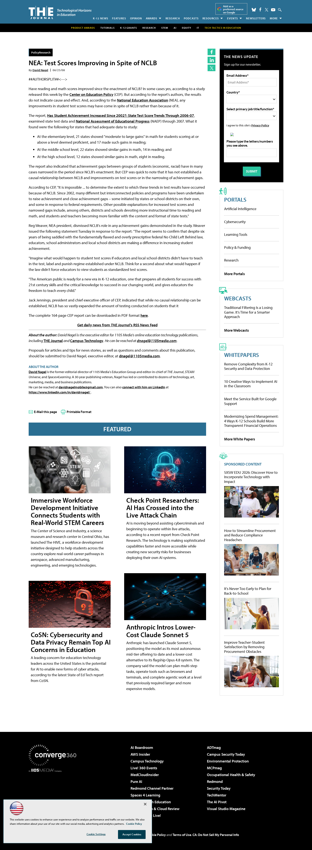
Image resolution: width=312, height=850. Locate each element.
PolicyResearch (41, 52)
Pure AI (136, 781)
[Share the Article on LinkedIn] (211, 60)
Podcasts (191, 18)
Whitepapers (241, 354)
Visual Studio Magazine (226, 808)
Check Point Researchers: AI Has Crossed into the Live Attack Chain (162, 507)
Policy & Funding (237, 247)
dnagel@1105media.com (157, 340)
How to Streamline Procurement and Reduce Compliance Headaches (250, 535)
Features (119, 18)
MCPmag (214, 767)
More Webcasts (236, 330)
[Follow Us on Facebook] (260, 9)
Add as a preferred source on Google (233, 9)
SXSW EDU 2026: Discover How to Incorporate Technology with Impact (251, 477)
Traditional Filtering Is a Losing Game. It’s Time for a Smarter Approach (248, 312)
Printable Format (79, 412)
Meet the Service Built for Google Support (250, 401)
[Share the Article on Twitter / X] (211, 68)
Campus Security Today (226, 754)
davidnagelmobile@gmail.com (81, 387)
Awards (151, 18)
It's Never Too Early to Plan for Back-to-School (247, 590)
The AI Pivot (216, 801)
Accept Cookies (131, 834)
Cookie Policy (156, 835)
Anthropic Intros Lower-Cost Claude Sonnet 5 (160, 631)
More (274, 18)
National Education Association (142, 100)
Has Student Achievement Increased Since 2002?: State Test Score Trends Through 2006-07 (120, 115)
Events (232, 18)
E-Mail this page (45, 412)
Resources (210, 18)
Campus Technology (86, 340)
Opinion (136, 18)
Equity (186, 27)
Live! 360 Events (144, 767)
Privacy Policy (260, 125)
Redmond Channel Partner (152, 788)
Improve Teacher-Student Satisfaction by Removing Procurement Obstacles (244, 647)
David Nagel (40, 70)
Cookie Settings (96, 834)
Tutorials (107, 27)
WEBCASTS (237, 298)
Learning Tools (235, 234)
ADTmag (214, 747)
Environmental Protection (228, 761)
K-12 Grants (128, 27)
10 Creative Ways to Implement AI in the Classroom (250, 384)
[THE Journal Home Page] (60, 12)
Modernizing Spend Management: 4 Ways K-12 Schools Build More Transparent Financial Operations (251, 421)
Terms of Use (182, 835)
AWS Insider (140, 754)
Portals (235, 199)
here (144, 315)
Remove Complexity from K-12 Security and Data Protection (248, 366)
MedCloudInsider (145, 774)
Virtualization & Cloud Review (155, 808)
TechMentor (216, 795)
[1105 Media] (54, 793)
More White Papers (239, 439)
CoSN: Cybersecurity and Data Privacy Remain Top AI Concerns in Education (71, 642)
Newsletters (256, 18)
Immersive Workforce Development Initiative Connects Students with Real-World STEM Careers (67, 511)
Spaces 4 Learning (145, 795)
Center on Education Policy (91, 94)
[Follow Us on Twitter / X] (266, 9)
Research (173, 18)
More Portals (234, 273)
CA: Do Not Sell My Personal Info (216, 835)
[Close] (145, 804)
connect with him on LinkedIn (143, 387)
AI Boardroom (142, 747)
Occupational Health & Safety (231, 774)
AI (175, 27)
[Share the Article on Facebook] (211, 52)
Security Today (218, 788)
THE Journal (53, 340)
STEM (164, 27)
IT (198, 27)
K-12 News (100, 18)
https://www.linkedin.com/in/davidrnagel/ (60, 392)
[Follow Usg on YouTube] (273, 10)
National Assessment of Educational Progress (113, 121)
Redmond (215, 781)
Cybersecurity (235, 221)
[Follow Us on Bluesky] (254, 10)
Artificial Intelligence (240, 208)
